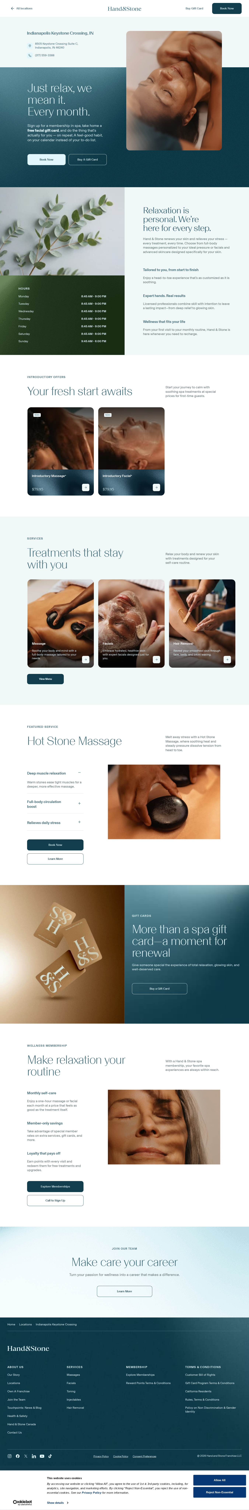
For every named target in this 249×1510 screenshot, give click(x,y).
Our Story (13, 1375)
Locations (13, 1383)
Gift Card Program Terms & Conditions (209, 1383)
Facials (71, 1383)
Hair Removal (75, 1407)
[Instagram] (9, 1456)
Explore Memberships (140, 1375)
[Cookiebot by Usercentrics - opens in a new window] (22, 1503)
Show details (55, 1502)
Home (11, 1324)
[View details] (85, 487)
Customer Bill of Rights (200, 1375)
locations (25, 1324)
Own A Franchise (18, 1391)
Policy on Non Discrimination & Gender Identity (210, 1409)
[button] (55, 772)
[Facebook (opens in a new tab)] (17, 1456)
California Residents (198, 1391)
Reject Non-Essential (219, 1492)
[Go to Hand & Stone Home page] (124, 8)
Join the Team (16, 1399)
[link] (60, 451)
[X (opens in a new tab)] (26, 1456)
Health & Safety (17, 1416)
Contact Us (14, 1432)
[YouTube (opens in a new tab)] (42, 1456)
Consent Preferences (144, 1456)
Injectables (74, 1399)
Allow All (219, 1480)
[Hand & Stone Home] (28, 1348)
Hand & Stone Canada (21, 1424)
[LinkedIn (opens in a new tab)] (34, 1456)
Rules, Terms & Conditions (202, 1399)
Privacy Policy (101, 1456)
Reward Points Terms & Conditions (148, 1383)
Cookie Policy (120, 1456)
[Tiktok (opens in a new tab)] (50, 1456)
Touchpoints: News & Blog (24, 1407)
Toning (71, 1391)
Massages (73, 1375)
